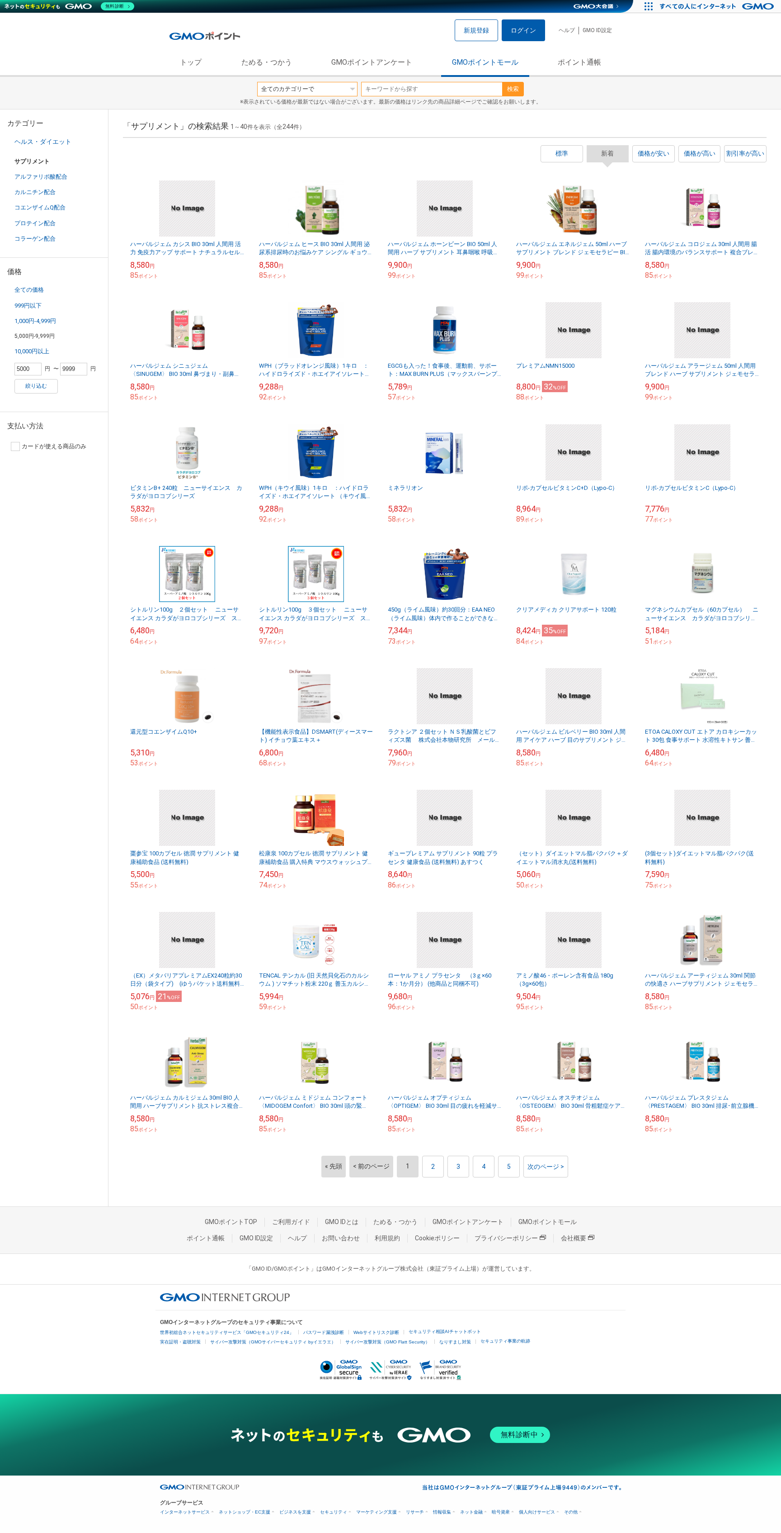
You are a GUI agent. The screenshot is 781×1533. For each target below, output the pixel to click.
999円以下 (28, 305)
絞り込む (36, 386)
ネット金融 (471, 1511)
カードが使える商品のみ (54, 446)
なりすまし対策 (455, 1341)
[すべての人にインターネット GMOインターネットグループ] (718, 6)
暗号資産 (501, 1511)
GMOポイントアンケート (371, 62)
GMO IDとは (341, 1221)
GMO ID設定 (597, 30)
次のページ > (545, 1166)
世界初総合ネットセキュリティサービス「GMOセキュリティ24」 (227, 1332)
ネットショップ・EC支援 (244, 1511)
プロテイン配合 (35, 223)
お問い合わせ (341, 1238)
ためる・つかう (266, 62)
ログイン (523, 30)
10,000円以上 (31, 351)
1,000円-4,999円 (35, 321)
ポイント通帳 (579, 62)
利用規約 (387, 1238)
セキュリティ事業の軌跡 (505, 1340)
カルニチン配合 (35, 192)
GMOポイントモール (485, 62)
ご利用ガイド (291, 1221)
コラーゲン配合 (35, 238)
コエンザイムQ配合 (40, 207)
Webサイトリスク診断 (376, 1332)
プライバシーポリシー (506, 1238)
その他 (571, 1511)
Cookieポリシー (437, 1238)
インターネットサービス (185, 1511)
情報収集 (442, 1511)
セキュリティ (333, 1511)
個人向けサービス (537, 1511)
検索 (513, 88)
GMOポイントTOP (231, 1221)
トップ (191, 62)
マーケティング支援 (376, 1511)
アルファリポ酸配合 (40, 176)
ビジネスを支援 (295, 1511)
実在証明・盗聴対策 (180, 1341)
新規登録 (476, 30)
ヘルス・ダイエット (42, 141)
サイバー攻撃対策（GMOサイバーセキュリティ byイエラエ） (273, 1341)
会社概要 (573, 1238)
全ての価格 (29, 289)
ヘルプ (567, 30)
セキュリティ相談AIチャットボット (445, 1331)
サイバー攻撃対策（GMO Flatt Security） (387, 1341)
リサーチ (415, 1511)
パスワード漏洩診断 (323, 1332)
